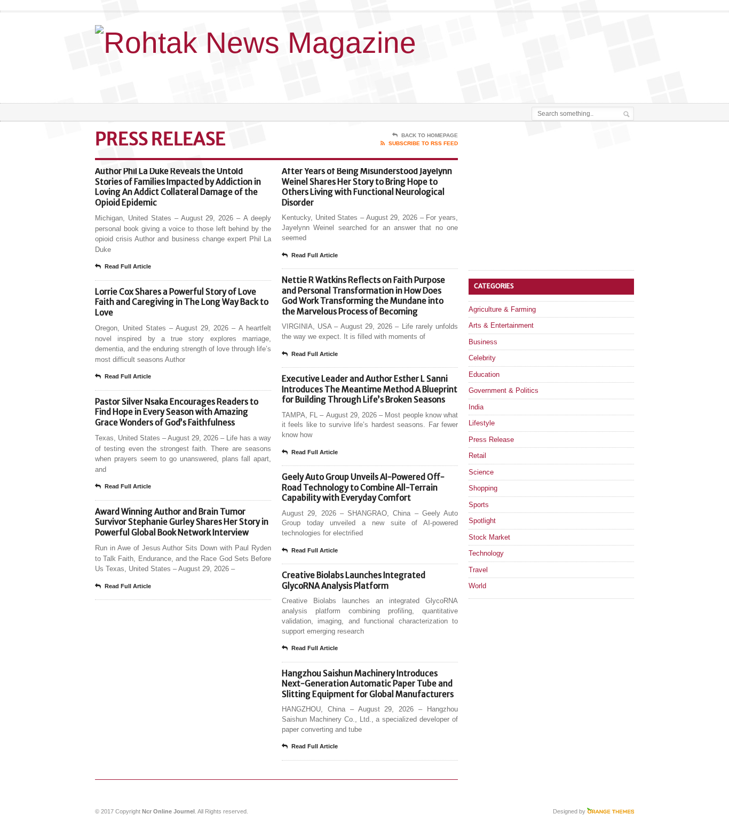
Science (481, 472)
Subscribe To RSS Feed (423, 143)
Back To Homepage (429, 135)
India (476, 407)
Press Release (491, 440)
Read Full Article (128, 266)
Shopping (483, 488)
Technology (486, 553)
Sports (479, 505)
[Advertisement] (509, 76)
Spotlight (482, 521)
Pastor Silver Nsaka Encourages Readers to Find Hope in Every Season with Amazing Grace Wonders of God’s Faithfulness (176, 412)
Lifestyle (482, 423)
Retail (477, 456)
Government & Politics (503, 390)
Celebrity (482, 358)
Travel (478, 570)
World (477, 586)
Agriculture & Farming (502, 309)
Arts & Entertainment (501, 325)
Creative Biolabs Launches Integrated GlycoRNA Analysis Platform (353, 580)
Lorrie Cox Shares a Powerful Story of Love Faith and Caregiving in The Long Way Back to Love (181, 302)
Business (483, 342)
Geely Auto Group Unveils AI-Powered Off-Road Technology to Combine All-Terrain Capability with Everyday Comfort (363, 487)
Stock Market (489, 537)
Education (484, 374)
